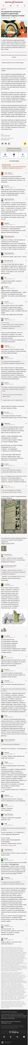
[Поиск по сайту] (3, 5)
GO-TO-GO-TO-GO (8, 260)
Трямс (5, 823)
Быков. (6, 804)
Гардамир (6, 223)
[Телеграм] (4, 1036)
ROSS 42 (6, 357)
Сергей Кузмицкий (5, 135)
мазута (6, 715)
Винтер (6, 938)
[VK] (17, 1036)
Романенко (7, 877)
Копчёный (6, 669)
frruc (5, 277)
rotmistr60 (6, 680)
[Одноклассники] (11, 1036)
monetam (6, 301)
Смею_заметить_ (8, 172)
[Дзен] (24, 1036)
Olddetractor (7, 423)
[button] (10, 5)
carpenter (6, 318)
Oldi (5, 656)
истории (3, 98)
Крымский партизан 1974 (10, 565)
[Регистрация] (17, 5)
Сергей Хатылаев (8, 814)
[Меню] (24, 5)
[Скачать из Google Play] (14, 1032)
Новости (3, 9)
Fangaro (6, 762)
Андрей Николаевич (9, 199)
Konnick (8, 485)
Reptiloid (6, 286)
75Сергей (6, 752)
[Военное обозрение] (14, 2)
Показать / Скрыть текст (9, 845)
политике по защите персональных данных (9, 1027)
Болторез (6, 412)
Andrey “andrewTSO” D (9, 739)
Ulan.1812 (6, 925)
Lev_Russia (7, 584)
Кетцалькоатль (8, 554)
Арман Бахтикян (8, 849)
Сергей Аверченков (9, 236)
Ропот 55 (6, 186)
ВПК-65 (6, 858)
